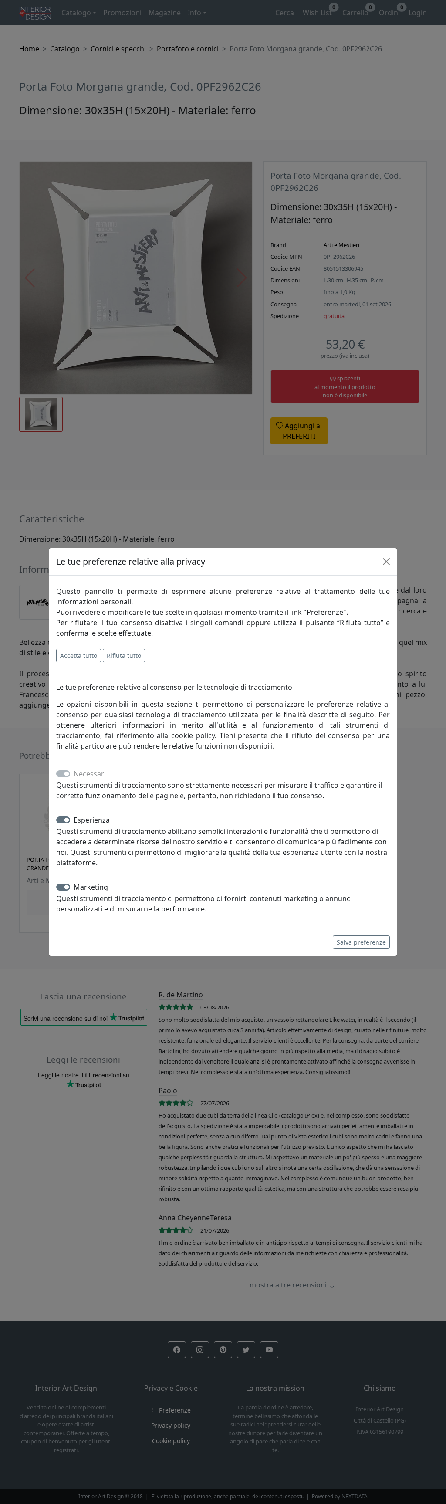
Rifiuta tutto (124, 655)
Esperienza (92, 820)
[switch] (63, 819)
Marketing (91, 887)
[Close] (386, 562)
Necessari (90, 774)
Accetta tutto (78, 655)
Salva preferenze (361, 942)
